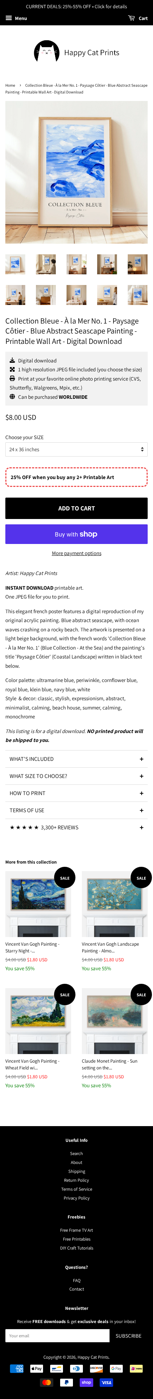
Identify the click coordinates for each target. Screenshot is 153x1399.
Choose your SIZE (24, 437)
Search (76, 1153)
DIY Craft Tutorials (76, 1248)
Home (10, 85)
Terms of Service (76, 1189)
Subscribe (129, 1335)
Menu (20, 18)
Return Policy (76, 1180)
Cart (143, 18)
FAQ (76, 1280)
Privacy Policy (77, 1198)
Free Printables (76, 1239)
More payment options (76, 553)
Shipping (76, 1171)
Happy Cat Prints (93, 1357)
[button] (76, 758)
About (76, 1162)
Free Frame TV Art (76, 1230)
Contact (76, 1289)
